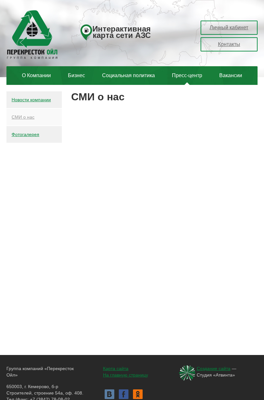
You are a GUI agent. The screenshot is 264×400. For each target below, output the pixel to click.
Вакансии (230, 75)
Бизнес (76, 75)
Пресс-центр (187, 75)
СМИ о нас (23, 117)
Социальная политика (128, 75)
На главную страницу (125, 374)
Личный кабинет (229, 27)
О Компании (36, 75)
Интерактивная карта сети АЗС (121, 33)
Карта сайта (115, 368)
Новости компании (31, 99)
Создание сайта (214, 368)
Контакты (229, 44)
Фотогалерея (25, 134)
